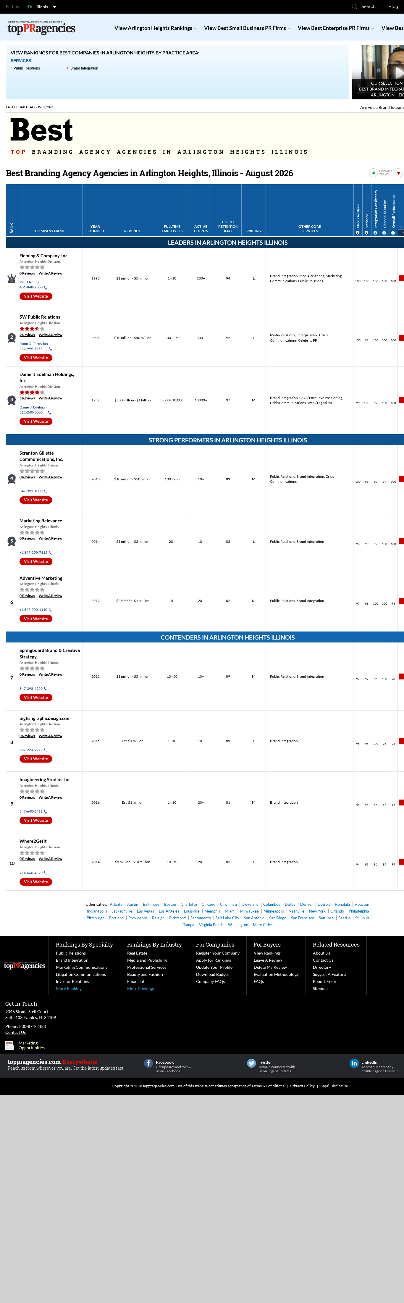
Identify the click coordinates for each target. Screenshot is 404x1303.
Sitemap (320, 988)
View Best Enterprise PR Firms (334, 28)
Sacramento (200, 918)
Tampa (188, 924)
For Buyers (267, 944)
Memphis (212, 911)
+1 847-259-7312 (33, 552)
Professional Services (146, 967)
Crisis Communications (288, 403)
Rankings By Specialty (84, 944)
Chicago (208, 904)
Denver (306, 904)
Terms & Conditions (268, 1086)
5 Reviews (27, 398)
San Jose (326, 918)
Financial (135, 981)
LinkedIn (354, 1063)
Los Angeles (169, 911)
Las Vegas (145, 911)
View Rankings (267, 952)
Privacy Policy (302, 1086)
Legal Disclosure (334, 1086)
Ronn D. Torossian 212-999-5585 (34, 346)
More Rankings (69, 988)
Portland (116, 918)
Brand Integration (84, 68)
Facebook (148, 1063)
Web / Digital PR (319, 403)
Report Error (325, 981)
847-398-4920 (31, 688)
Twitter (251, 1063)
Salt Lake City (227, 918)
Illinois (41, 6)
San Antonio (254, 918)
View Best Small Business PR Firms (245, 28)
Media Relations (311, 276)
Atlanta (116, 904)
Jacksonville (122, 911)
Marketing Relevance (41, 520)
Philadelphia (359, 911)
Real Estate (137, 952)
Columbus (271, 904)
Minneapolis (274, 911)
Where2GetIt (33, 841)
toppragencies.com (158, 1086)
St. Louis (362, 918)
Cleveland (250, 904)
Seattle (344, 918)
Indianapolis (97, 911)
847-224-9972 (31, 749)
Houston (362, 904)
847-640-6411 (31, 811)
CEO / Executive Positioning (320, 397)
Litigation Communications (81, 974)
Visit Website (36, 296)
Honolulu (342, 904)
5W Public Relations (40, 316)
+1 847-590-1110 (33, 609)
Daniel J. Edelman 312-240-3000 (33, 409)
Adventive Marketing (41, 578)
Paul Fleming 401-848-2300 (31, 284)
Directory (322, 967)
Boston (170, 904)
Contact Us (323, 960)
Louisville (192, 911)
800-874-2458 (32, 1026)
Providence (137, 918)
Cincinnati (228, 904)
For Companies (215, 944)
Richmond (177, 918)
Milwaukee (249, 911)
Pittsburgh (95, 918)
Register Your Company (218, 952)
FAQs (259, 981)
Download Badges (212, 974)
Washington (238, 924)
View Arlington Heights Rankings (153, 28)
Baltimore (151, 904)
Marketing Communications (81, 967)
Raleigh (158, 918)
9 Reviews (27, 334)
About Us (321, 952)
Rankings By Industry (154, 944)
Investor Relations (72, 981)
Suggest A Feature (329, 974)
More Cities (263, 924)
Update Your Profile (214, 967)
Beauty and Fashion (145, 974)
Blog (393, 6)
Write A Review (50, 273)
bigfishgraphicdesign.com (45, 718)
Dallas (290, 904)
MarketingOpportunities (32, 1045)
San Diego (277, 918)
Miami (230, 911)
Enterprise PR (307, 335)
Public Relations (27, 68)
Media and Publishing (147, 960)
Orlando (337, 911)
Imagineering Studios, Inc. (45, 779)
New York (317, 911)
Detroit (324, 904)
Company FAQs (210, 981)
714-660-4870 (31, 873)
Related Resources (336, 944)
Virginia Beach (211, 924)
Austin (132, 904)
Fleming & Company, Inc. (44, 255)
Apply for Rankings (213, 960)
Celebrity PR (307, 340)
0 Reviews (27, 273)
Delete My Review (270, 967)
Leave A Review (268, 960)
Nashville (296, 911)
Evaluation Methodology (276, 974)
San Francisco (302, 918)
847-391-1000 (31, 491)
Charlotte (189, 904)
